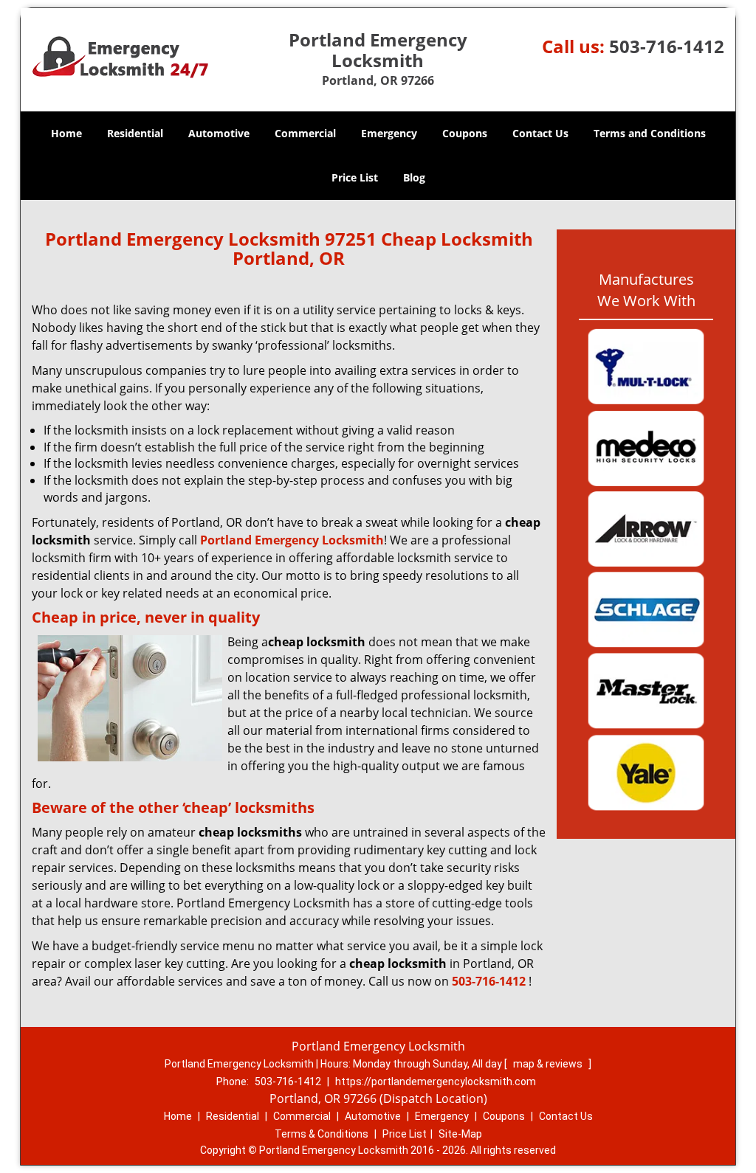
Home (66, 133)
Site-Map (460, 1134)
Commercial (305, 133)
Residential (135, 133)
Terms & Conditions (321, 1134)
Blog (414, 177)
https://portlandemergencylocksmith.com (435, 1081)
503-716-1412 (666, 46)
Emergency (389, 133)
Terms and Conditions (650, 133)
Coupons (464, 133)
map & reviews (549, 1064)
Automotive (219, 133)
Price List (354, 177)
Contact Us (540, 133)
